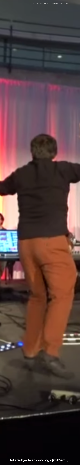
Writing (44, 3)
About (34, 3)
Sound (41, 3)
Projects (37, 3)
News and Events (53, 3)
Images (48, 3)
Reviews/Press (60, 3)
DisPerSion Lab (66, 3)
